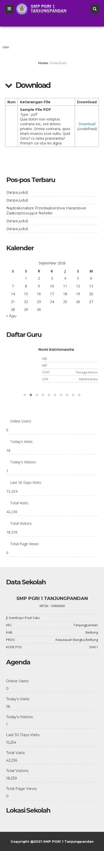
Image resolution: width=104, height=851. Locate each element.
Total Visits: (19, 502)
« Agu (11, 316)
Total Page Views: (24, 543)
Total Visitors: (21, 523)
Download (87, 123)
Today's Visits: (21, 441)
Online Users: (21, 421)
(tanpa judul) (17, 192)
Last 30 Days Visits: (26, 482)
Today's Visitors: (23, 462)
